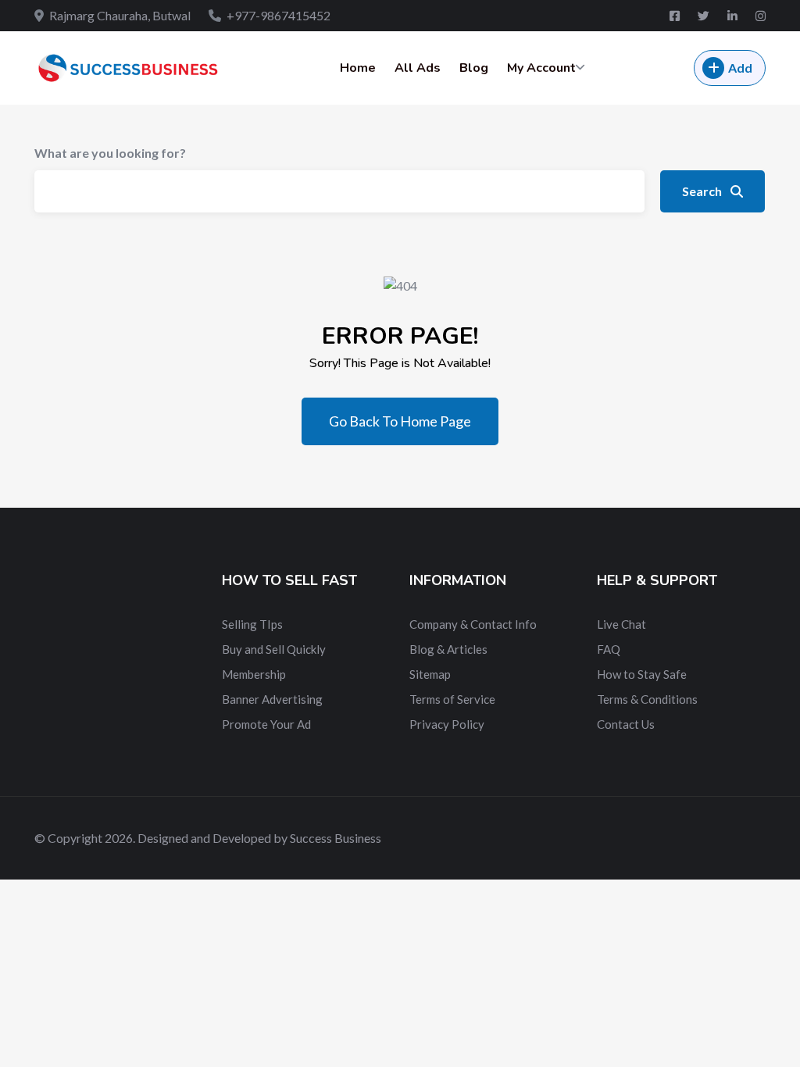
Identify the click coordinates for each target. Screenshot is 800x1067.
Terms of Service (452, 699)
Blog (473, 68)
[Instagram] (760, 16)
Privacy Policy (446, 724)
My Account (541, 68)
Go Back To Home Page (400, 421)
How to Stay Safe (642, 674)
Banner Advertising (272, 699)
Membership (254, 674)
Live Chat (621, 624)
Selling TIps (252, 624)
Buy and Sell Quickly (274, 649)
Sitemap (430, 674)
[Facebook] (676, 16)
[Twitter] (705, 16)
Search (703, 191)
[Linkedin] (733, 16)
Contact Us (626, 724)
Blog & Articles (448, 649)
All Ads (418, 68)
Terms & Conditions (647, 699)
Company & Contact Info (473, 624)
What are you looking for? (110, 152)
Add (740, 67)
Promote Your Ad (266, 724)
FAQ (608, 649)
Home (358, 68)
